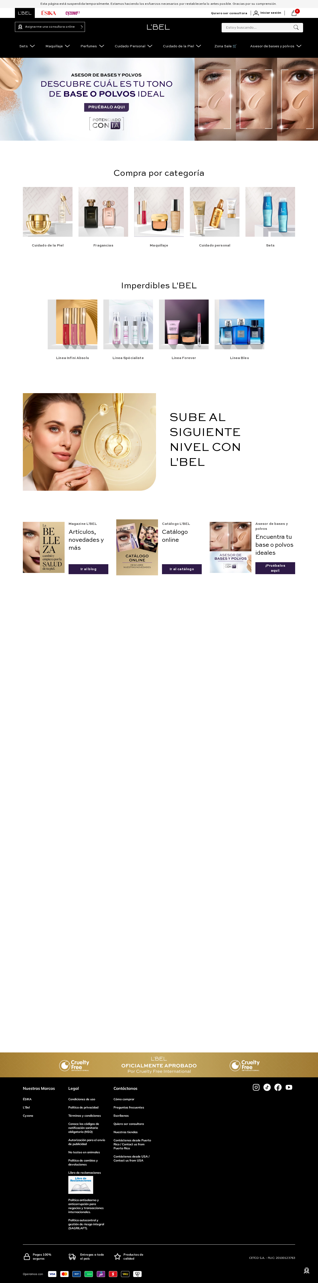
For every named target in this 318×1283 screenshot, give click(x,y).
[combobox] (262, 26)
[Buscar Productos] (296, 28)
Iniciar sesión (270, 12)
